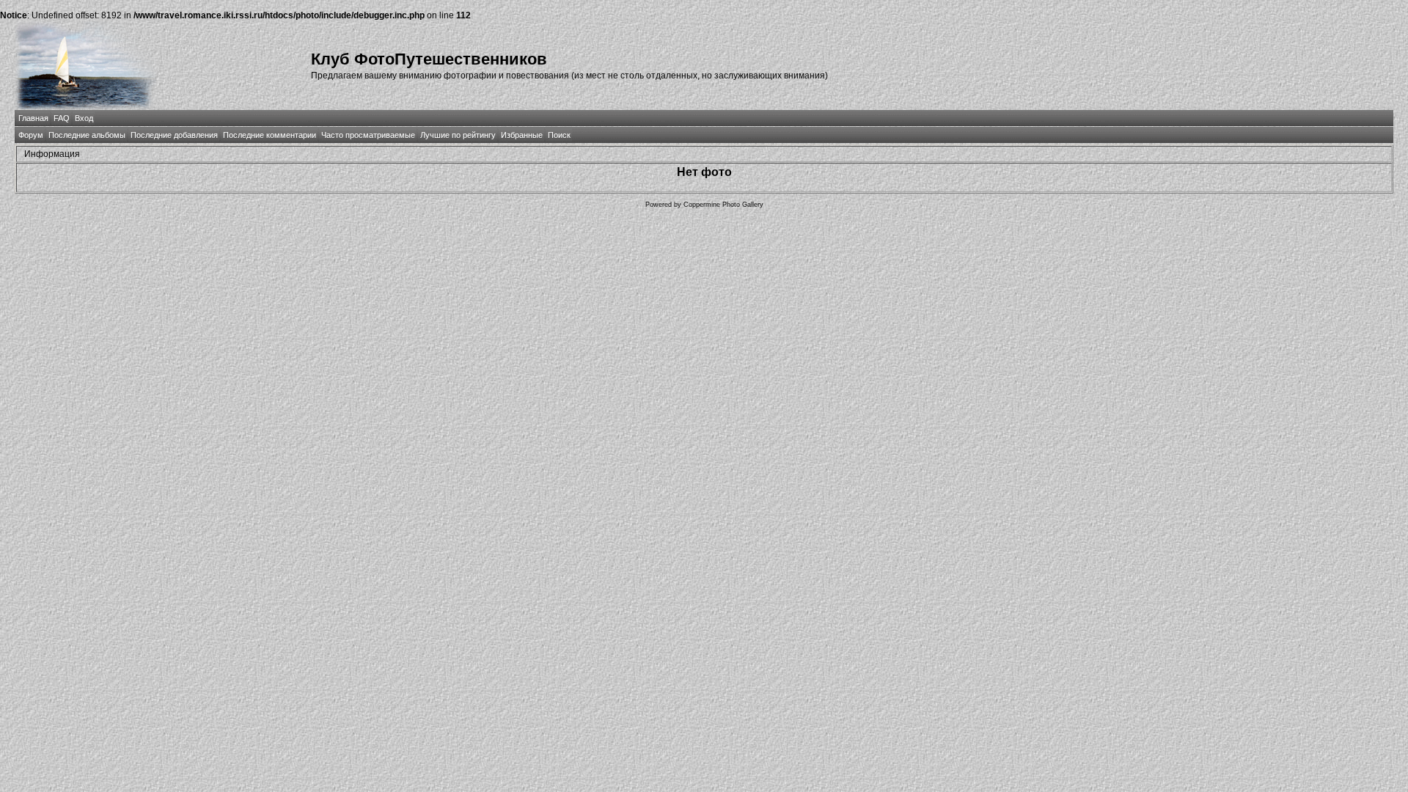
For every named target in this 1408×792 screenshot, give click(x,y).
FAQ (62, 118)
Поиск (559, 135)
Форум (30, 135)
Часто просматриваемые (368, 135)
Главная (33, 118)
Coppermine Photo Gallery (723, 204)
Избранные (522, 135)
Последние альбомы (86, 135)
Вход (84, 118)
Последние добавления (174, 135)
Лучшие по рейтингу (458, 135)
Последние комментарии (269, 135)
